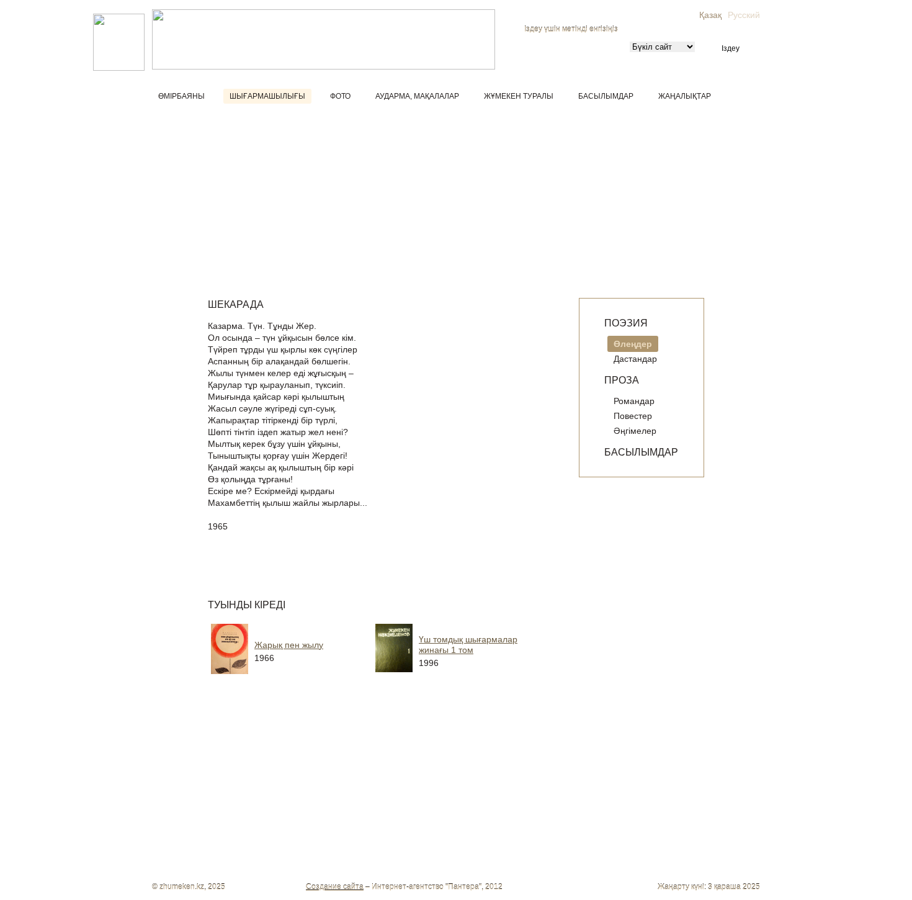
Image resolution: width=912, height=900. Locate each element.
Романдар (634, 401)
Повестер (633, 416)
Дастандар (635, 359)
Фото (340, 96)
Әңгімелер (635, 431)
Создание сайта (335, 887)
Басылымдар (605, 96)
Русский (744, 15)
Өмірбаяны (181, 96)
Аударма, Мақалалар (417, 96)
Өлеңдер (633, 344)
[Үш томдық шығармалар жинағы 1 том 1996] (471, 677)
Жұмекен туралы (518, 96)
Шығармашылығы (267, 96)
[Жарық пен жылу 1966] (307, 677)
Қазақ (710, 15)
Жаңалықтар (684, 96)
